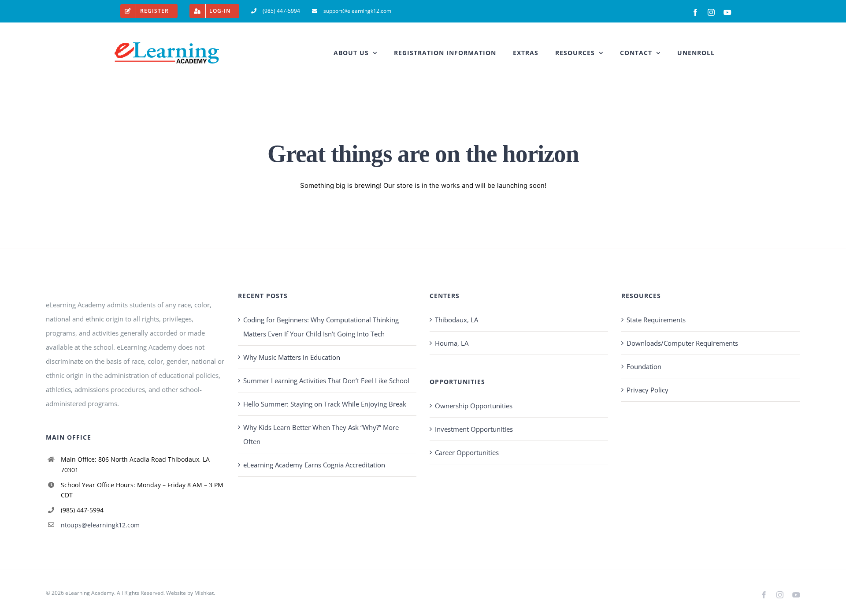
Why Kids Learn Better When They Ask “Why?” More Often (321, 434)
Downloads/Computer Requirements (682, 343)
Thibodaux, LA (456, 319)
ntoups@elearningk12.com (100, 525)
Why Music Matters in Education (291, 357)
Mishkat (204, 593)
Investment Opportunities (474, 429)
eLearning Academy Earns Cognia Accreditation (314, 464)
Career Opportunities (467, 452)
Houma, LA (451, 343)
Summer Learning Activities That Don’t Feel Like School (326, 380)
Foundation (644, 366)
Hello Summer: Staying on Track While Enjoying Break (324, 403)
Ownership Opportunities (473, 405)
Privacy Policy (647, 389)
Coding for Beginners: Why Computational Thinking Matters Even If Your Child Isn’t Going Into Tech (321, 326)
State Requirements (656, 319)
